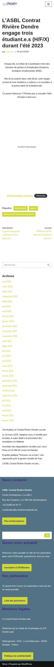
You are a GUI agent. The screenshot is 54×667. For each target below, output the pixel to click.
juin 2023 (6, 306)
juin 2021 (6, 400)
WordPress (26, 664)
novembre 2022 (9, 331)
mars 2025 (7, 286)
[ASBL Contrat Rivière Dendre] (10, 4)
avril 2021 (6, 410)
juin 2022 (6, 351)
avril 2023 (6, 311)
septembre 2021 (9, 395)
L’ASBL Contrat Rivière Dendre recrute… (21, 463)
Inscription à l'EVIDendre (16, 567)
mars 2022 (7, 366)
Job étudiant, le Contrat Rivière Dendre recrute (24, 429)
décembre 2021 (9, 380)
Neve (4, 664)
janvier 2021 (8, 420)
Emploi (33, 208)
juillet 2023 (7, 301)
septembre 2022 (9, 336)
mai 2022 (6, 356)
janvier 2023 (8, 321)
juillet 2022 (7, 346)
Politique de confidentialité (17, 656)
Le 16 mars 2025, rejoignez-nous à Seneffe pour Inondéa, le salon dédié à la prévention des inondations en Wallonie (24, 438)
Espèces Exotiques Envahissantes (19, 214)
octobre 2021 (8, 390)
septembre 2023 (9, 296)
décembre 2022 (9, 326)
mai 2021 (6, 405)
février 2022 (7, 371)
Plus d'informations (14, 521)
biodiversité (20, 208)
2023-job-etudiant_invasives (20, 195)
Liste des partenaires (14, 600)
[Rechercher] (48, 265)
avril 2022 (6, 361)
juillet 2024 (7, 291)
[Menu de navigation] (48, 4)
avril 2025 (6, 281)
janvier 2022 (8, 375)
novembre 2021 (9, 385)
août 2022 (6, 341)
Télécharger (41, 196)
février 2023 (7, 316)
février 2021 (7, 415)
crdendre (10, 52)
